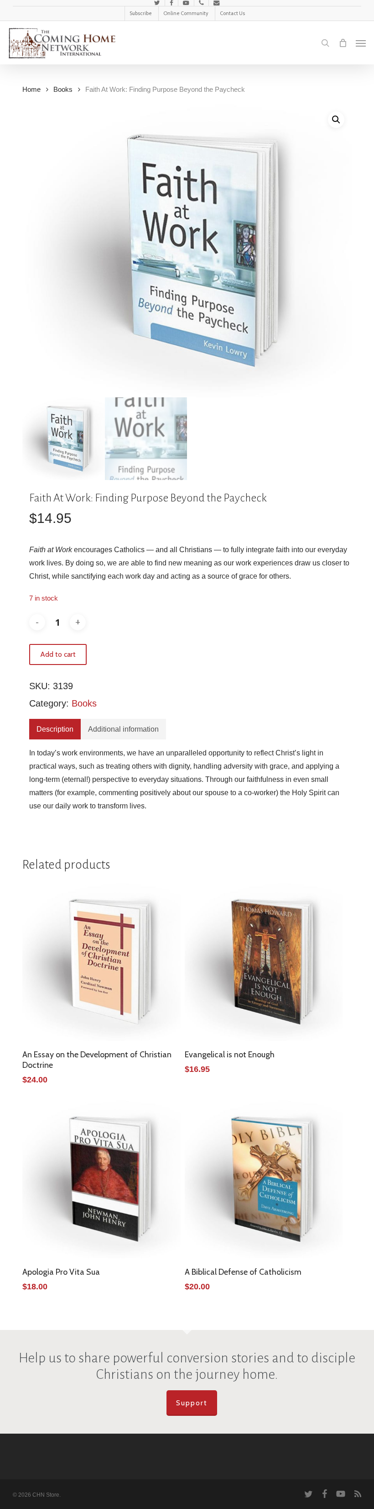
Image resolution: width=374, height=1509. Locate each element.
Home (31, 89)
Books (63, 89)
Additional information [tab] (123, 729)
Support (192, 1402)
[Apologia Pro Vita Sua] (101, 1179)
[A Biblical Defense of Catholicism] (264, 1179)
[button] (361, 42)
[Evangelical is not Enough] (264, 962)
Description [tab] (54, 729)
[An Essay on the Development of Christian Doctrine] (101, 962)
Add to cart (58, 654)
